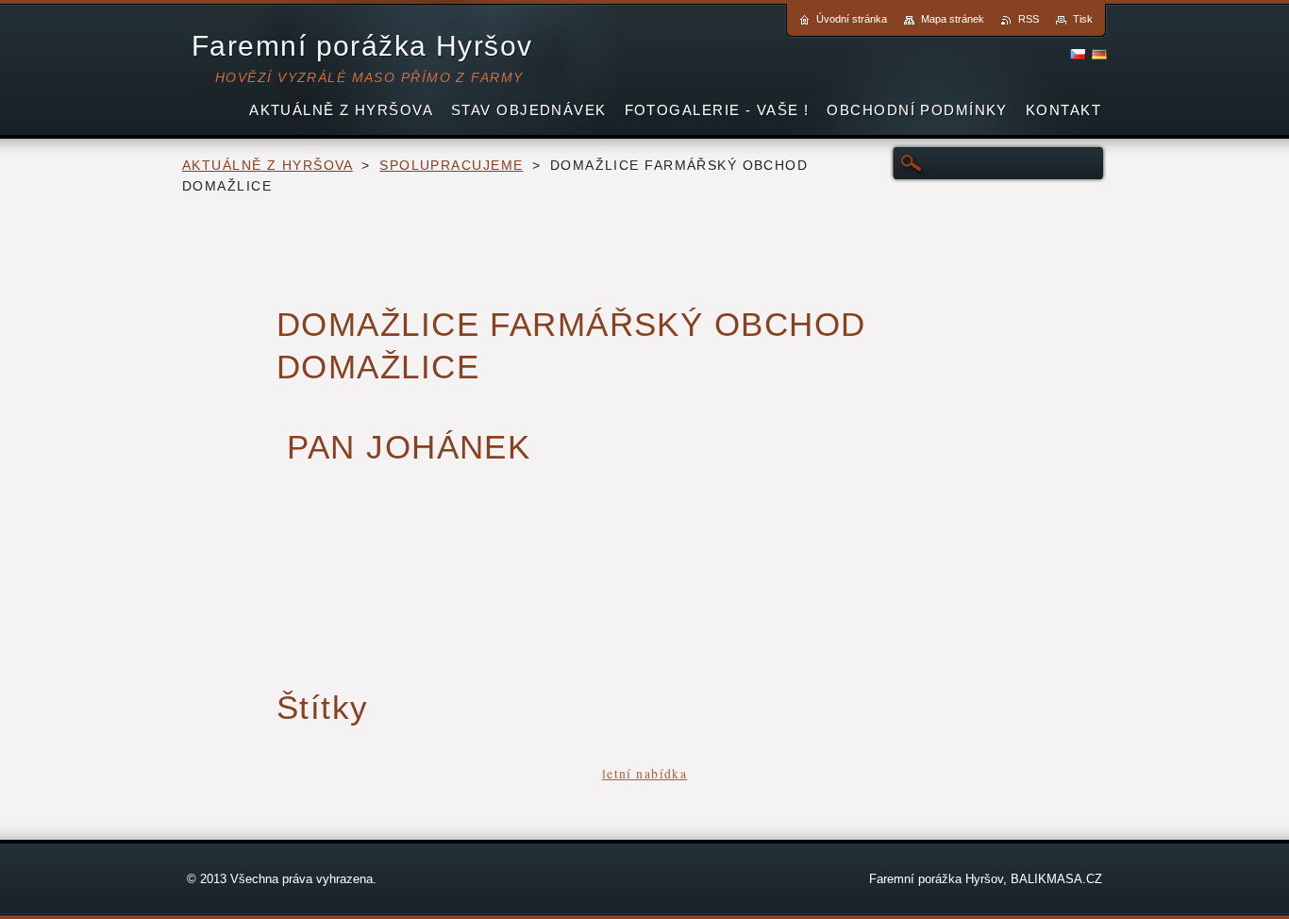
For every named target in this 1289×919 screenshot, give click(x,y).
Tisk (1083, 19)
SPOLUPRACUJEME (451, 166)
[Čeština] (1077, 53)
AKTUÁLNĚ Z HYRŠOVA (267, 166)
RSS (1028, 19)
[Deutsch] (1099, 53)
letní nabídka (645, 773)
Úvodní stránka (851, 19)
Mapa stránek (952, 19)
